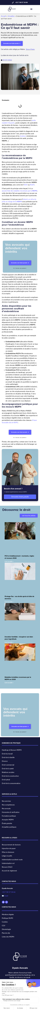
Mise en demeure (8, 852)
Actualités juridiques (9, 827)
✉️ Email (5, 896)
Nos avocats (6, 808)
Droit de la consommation (11, 783)
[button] (31, 9)
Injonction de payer (9, 848)
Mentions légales (8, 914)
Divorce (5, 761)
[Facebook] (3, 902)
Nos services (6, 801)
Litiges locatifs (7, 856)
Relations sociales (8, 772)
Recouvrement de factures (11, 845)
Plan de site (6, 933)
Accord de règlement (9, 871)
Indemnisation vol (8, 863)
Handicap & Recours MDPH (12, 750)
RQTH (32, 185)
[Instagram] (6, 902)
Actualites (11, 16)
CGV (3, 925)
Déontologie (6, 929)
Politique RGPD (7, 918)
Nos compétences (8, 805)
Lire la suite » (9, 561)
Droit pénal (6, 779)
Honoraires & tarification (10, 812)
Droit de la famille (8, 757)
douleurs (23, 136)
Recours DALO (7, 867)
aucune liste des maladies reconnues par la (19, 191)
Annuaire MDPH (8, 819)
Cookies (5, 922)
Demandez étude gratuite (20, 497)
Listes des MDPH (8, 937)
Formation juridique (9, 816)
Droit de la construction (10, 776)
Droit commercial (8, 765)
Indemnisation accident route (12, 859)
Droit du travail (7, 754)
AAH (25, 185)
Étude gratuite (7, 823)
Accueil (3, 16)
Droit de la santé (8, 768)
